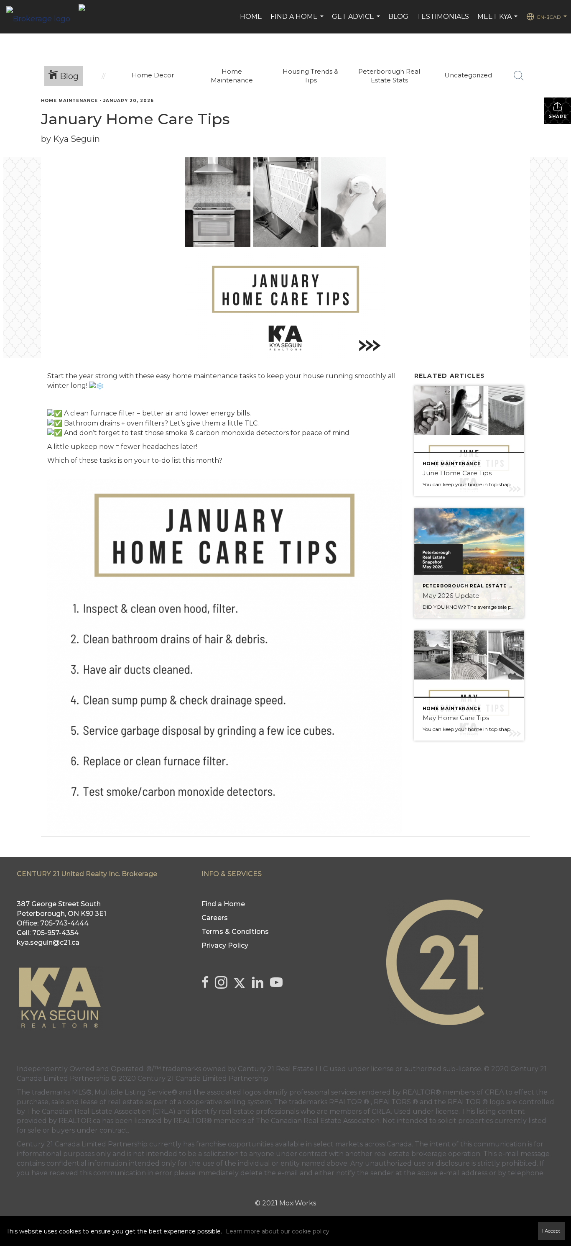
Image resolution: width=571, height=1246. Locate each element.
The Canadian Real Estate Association (318, 1121)
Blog (398, 17)
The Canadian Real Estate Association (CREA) (101, 1111)
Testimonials (443, 17)
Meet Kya (498, 21)
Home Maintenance (69, 100)
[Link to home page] (42, 16)
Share (558, 116)
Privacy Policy (224, 945)
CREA (494, 1092)
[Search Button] (518, 75)
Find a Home (298, 21)
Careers (214, 918)
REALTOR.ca (79, 1121)
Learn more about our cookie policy (277, 1231)
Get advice (357, 21)
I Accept (551, 1231)
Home (251, 17)
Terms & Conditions (235, 932)
